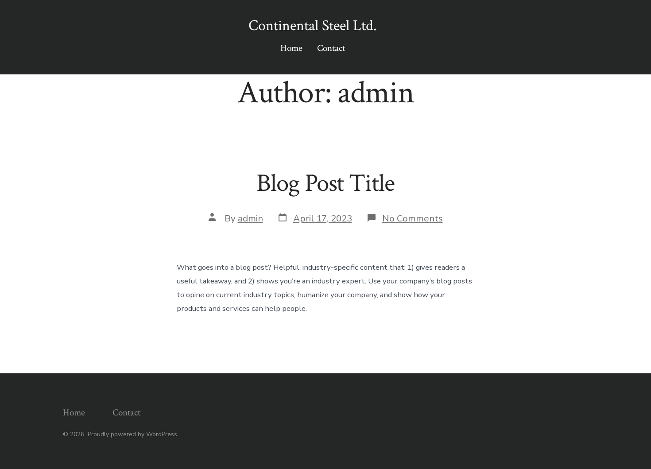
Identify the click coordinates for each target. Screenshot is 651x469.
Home (291, 48)
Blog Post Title (325, 183)
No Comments (412, 218)
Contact (331, 48)
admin (250, 218)
